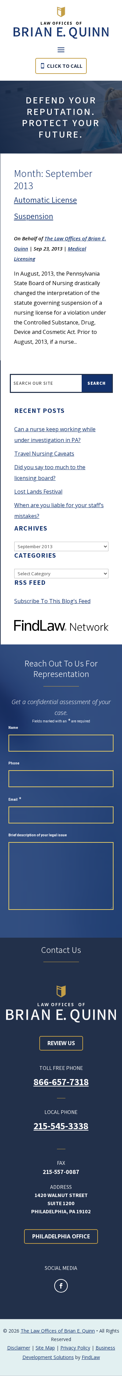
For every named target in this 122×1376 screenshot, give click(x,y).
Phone (13, 763)
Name (13, 728)
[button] (61, 49)
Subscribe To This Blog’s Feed (52, 601)
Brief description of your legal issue (37, 835)
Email (14, 799)
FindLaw (91, 1357)
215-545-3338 (61, 1125)
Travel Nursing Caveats (44, 453)
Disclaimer (18, 1347)
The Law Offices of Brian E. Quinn (58, 1331)
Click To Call (64, 65)
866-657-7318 (61, 1081)
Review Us (61, 1043)
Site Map (45, 1347)
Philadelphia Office (61, 1236)
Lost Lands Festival (38, 491)
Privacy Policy (75, 1347)
